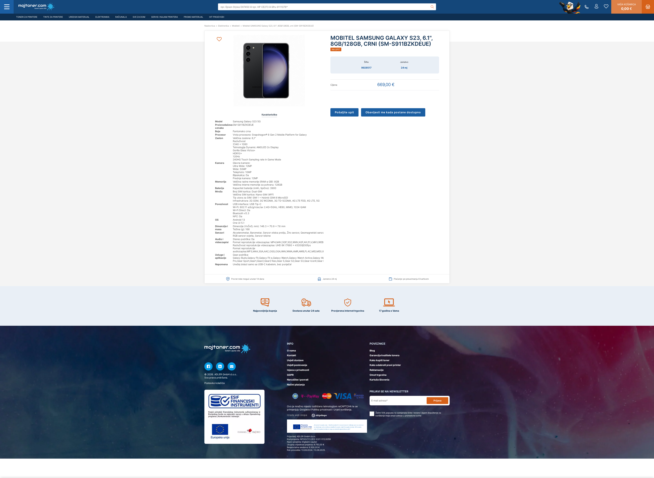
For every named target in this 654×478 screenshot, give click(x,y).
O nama (291, 350)
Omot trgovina (378, 374)
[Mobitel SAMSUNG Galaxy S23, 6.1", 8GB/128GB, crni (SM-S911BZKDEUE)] (36, 7)
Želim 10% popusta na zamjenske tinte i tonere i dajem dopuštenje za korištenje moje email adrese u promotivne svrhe (408, 414)
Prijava (437, 400)
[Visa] (343, 396)
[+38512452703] (586, 7)
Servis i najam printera (164, 17)
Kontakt (291, 355)
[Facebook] (208, 366)
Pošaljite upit (344, 112)
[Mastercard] (326, 396)
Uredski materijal (79, 17)
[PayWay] (310, 396)
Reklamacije (377, 369)
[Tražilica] (432, 6)
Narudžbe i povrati (297, 379)
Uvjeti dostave (295, 360)
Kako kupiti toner (380, 360)
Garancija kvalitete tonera (384, 355)
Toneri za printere (26, 17)
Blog (372, 350)
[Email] (232, 366)
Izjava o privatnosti (298, 369)
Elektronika (102, 17)
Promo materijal (193, 17)
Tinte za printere (53, 17)
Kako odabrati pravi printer (385, 365)
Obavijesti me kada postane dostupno (393, 112)
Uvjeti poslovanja (297, 365)
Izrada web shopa (297, 415)
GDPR (290, 374)
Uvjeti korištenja (342, 409)
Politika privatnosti (321, 409)
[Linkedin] (220, 366)
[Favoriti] (606, 7)
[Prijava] (596, 6)
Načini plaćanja (296, 384)
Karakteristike (269, 114)
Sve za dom (139, 17)
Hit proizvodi (216, 17)
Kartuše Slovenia (379, 379)
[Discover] (359, 396)
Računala (121, 17)
